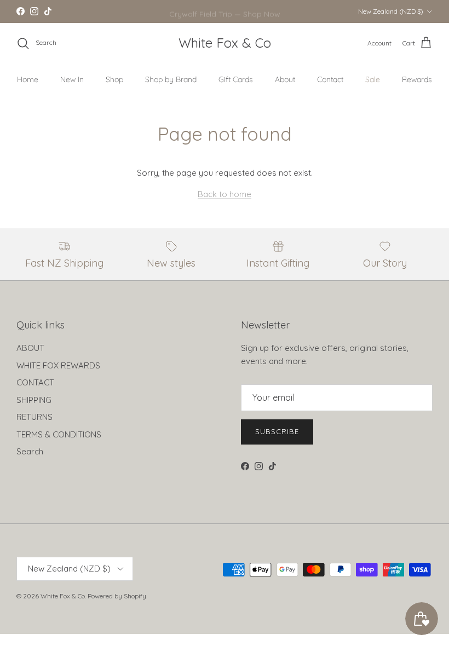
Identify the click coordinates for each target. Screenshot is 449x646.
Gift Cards (235, 79)
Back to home (224, 194)
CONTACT (35, 382)
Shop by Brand (171, 79)
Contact (330, 79)
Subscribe (277, 431)
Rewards (417, 79)
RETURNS (34, 417)
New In (72, 79)
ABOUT (30, 348)
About (285, 79)
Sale (372, 79)
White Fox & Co (63, 596)
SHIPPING (33, 400)
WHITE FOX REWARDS (58, 365)
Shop (114, 79)
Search (29, 451)
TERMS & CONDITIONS (58, 434)
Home (27, 79)
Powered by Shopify (117, 596)
